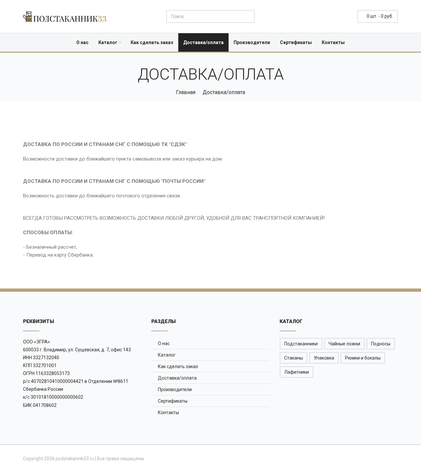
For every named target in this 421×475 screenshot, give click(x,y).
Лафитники (296, 372)
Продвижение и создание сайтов (382, 458)
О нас (82, 42)
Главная (185, 92)
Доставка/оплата (203, 42)
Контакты (333, 42)
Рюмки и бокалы (363, 358)
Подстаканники (301, 343)
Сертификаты (296, 42)
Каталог (107, 42)
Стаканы (293, 358)
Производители (252, 42)
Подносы (380, 343)
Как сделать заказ (152, 42)
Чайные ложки (344, 343)
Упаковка (324, 358)
